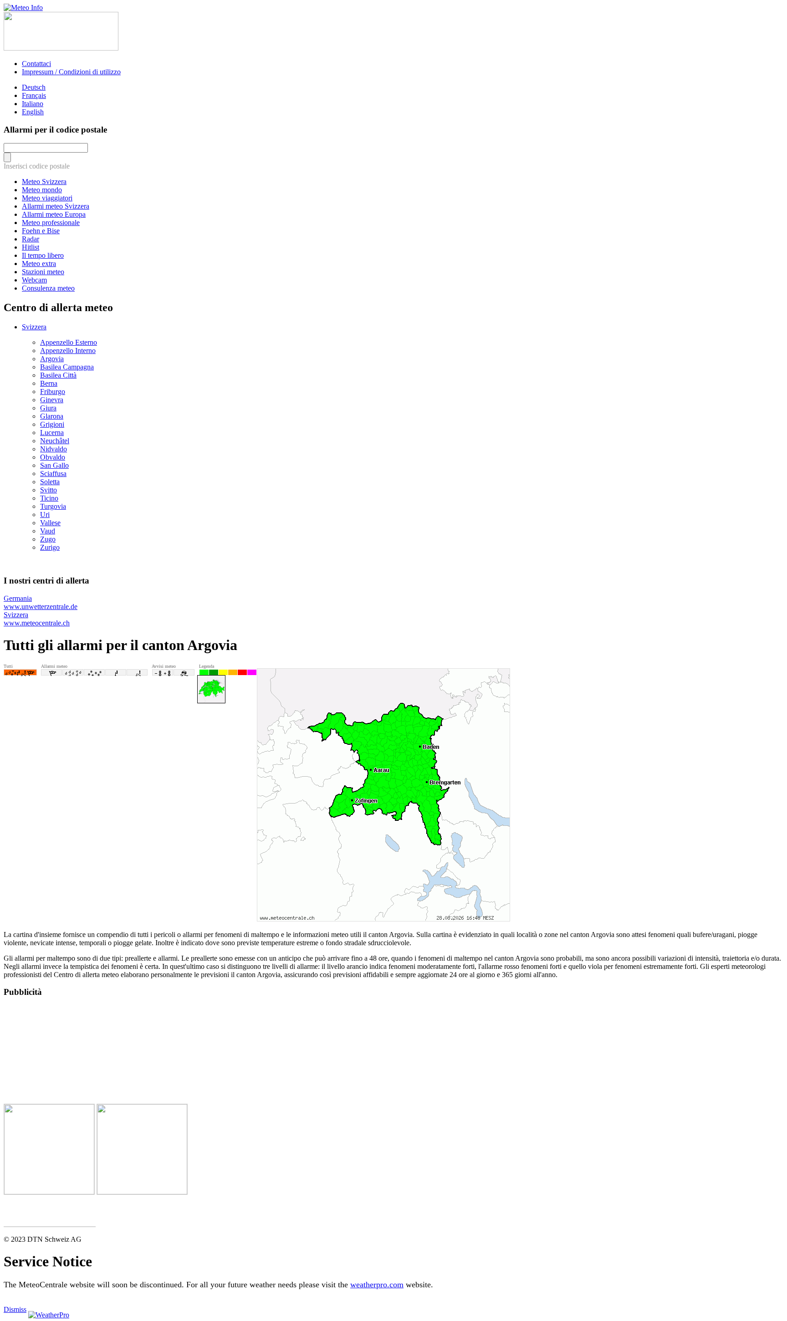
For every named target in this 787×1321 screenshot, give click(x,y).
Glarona (51, 416)
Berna (48, 383)
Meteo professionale (51, 222)
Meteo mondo (42, 190)
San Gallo (54, 465)
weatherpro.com (377, 1284)
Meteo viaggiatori (47, 198)
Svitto (48, 490)
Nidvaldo (53, 449)
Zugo (48, 539)
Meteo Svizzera (44, 181)
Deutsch (34, 87)
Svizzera (34, 327)
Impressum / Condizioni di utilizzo (71, 72)
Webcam (34, 280)
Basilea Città (58, 375)
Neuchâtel (54, 441)
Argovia (52, 359)
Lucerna (52, 432)
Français (34, 95)
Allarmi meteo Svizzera (55, 206)
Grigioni (52, 424)
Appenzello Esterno (68, 342)
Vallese (50, 523)
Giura (48, 408)
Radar (30, 239)
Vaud (47, 531)
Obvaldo (52, 457)
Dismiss (15, 1309)
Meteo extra (39, 263)
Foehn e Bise (41, 231)
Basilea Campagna (67, 367)
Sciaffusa (53, 473)
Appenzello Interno (68, 350)
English (33, 112)
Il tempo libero (43, 255)
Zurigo (50, 547)
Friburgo (52, 391)
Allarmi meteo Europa (54, 214)
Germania (40, 602)
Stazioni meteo (43, 272)
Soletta (50, 482)
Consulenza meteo (48, 288)
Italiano (32, 104)
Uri (45, 514)
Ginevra (51, 400)
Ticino (49, 498)
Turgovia (53, 506)
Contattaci (36, 63)
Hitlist (30, 247)
